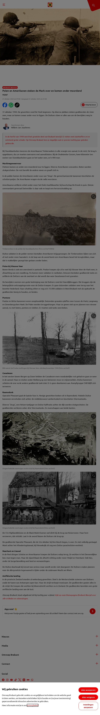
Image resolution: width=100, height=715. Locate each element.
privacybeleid (32, 705)
